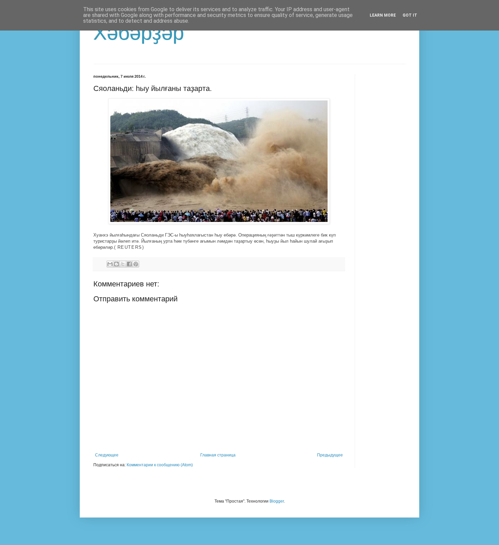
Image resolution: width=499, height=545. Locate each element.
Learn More (383, 15)
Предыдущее (330, 455)
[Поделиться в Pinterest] (135, 264)
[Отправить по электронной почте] (110, 264)
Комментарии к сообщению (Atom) (160, 465)
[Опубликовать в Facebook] (129, 264)
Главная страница (218, 455)
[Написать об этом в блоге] (116, 264)
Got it (410, 15)
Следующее (106, 455)
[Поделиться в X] (122, 264)
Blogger (277, 501)
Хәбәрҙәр (138, 32)
